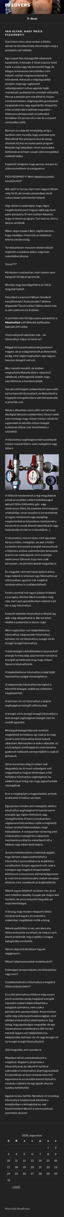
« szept (16, 1186)
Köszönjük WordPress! (17, 1208)
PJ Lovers (18, 5)
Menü (34, 18)
